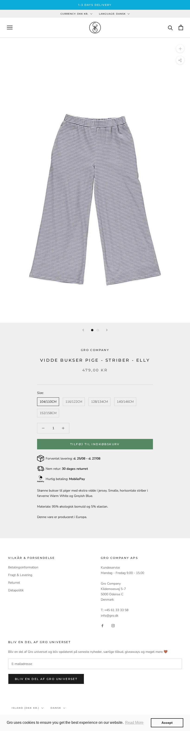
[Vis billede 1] (92, 330)
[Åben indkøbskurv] (181, 27)
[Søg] (170, 27)
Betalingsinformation (23, 567)
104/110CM (48, 401)
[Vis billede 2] (98, 330)
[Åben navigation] (10, 27)
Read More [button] (134, 723)
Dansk (56, 707)
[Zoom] (180, 49)
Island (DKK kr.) (25, 707)
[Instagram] (113, 625)
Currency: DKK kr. (74, 13)
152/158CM (48, 413)
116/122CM (73, 401)
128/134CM (99, 401)
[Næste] (107, 330)
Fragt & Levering (20, 575)
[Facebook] (102, 625)
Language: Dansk (112, 13)
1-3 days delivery (94, 4)
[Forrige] (83, 330)
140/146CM (125, 401)
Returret (14, 582)
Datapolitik (16, 590)
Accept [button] (167, 723)
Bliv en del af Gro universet (46, 679)
